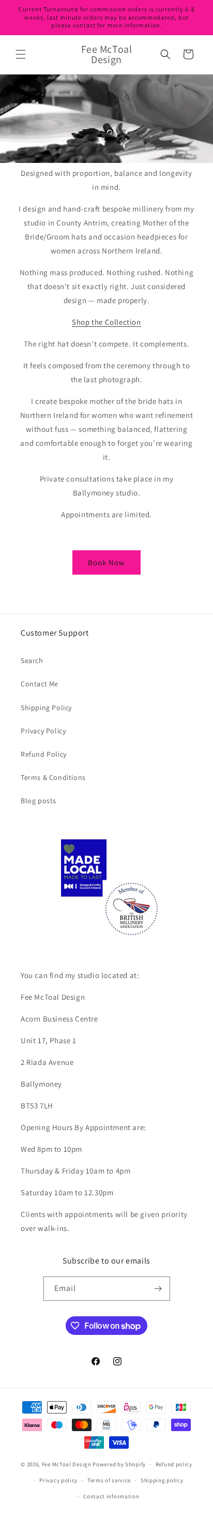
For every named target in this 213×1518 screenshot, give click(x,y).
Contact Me (39, 683)
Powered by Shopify (119, 1464)
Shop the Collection (106, 322)
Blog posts (38, 800)
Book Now (106, 562)
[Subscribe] (158, 1288)
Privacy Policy (43, 730)
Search (32, 660)
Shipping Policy (46, 707)
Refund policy (174, 1464)
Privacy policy (58, 1480)
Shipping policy (162, 1480)
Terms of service (109, 1480)
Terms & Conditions (53, 777)
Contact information (111, 1496)
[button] (20, 54)
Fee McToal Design (67, 1464)
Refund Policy (44, 754)
